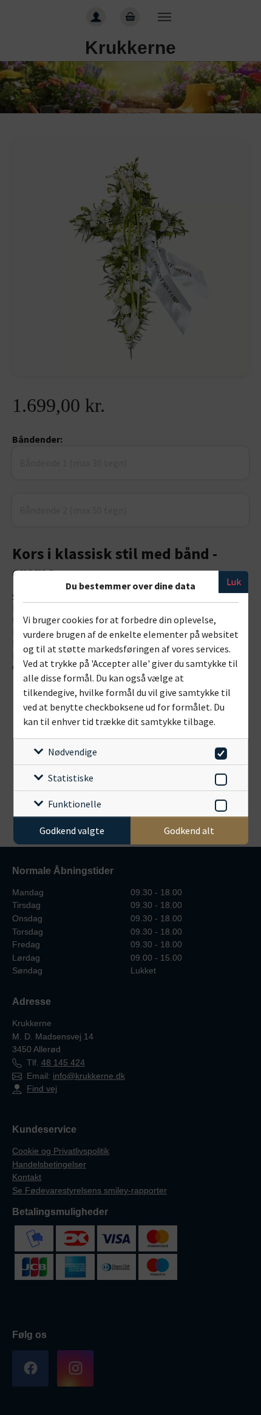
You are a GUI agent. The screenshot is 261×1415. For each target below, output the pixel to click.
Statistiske (70, 778)
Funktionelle (74, 804)
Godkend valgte (71, 830)
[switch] (219, 751)
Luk (233, 581)
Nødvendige (72, 752)
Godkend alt (189, 830)
